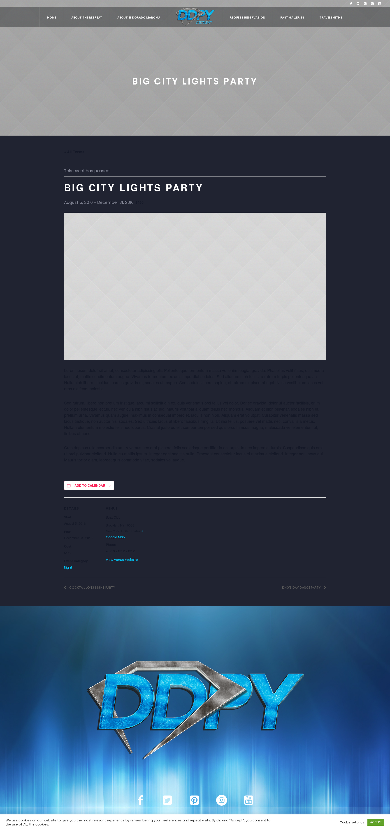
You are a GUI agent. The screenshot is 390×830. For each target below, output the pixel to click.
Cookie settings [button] (352, 822)
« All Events (74, 151)
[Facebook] (350, 3)
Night (68, 567)
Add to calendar (89, 485)
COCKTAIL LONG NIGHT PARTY (91, 587)
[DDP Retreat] (195, 711)
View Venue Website (122, 559)
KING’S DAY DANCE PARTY (302, 587)
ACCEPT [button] (376, 822)
